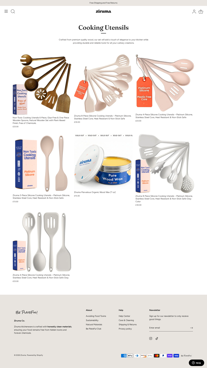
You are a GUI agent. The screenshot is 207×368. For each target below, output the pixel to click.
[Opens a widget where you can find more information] (196, 363)
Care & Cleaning (126, 320)
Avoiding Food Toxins (96, 316)
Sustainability (92, 320)
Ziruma (23, 355)
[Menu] (6, 11)
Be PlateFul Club (93, 328)
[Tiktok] (156, 338)
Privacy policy (125, 328)
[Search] (13, 12)
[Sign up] (191, 327)
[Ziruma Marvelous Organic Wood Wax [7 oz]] (103, 161)
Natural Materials (94, 324)
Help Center (124, 316)
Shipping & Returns (128, 324)
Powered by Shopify (35, 355)
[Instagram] (150, 338)
